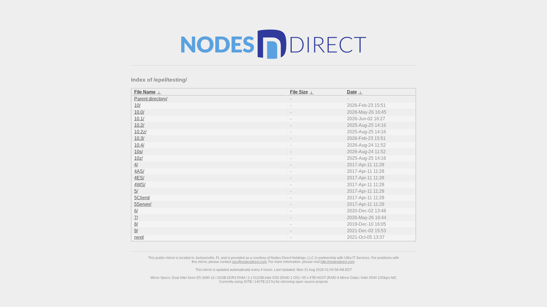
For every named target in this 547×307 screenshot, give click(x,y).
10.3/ (139, 138)
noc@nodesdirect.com (249, 262)
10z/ (138, 158)
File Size (299, 92)
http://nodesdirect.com (337, 262)
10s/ (138, 151)
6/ (136, 210)
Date (352, 92)
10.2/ (139, 125)
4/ (136, 164)
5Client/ (142, 197)
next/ (139, 237)
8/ (136, 224)
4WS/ (139, 184)
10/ (137, 105)
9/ (136, 230)
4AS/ (139, 171)
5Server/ (142, 204)
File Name (145, 92)
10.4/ (139, 145)
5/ (136, 191)
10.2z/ (140, 131)
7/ (136, 217)
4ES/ (139, 177)
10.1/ (139, 118)
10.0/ (139, 112)
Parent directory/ (150, 98)
